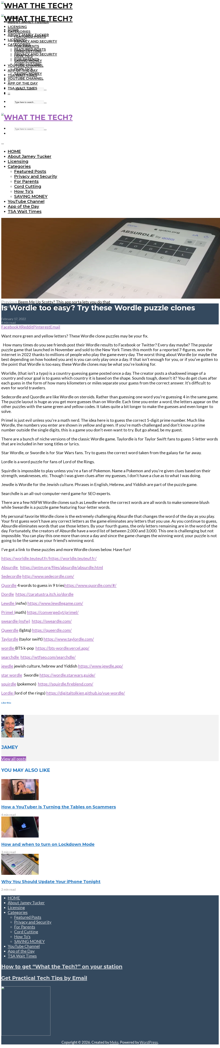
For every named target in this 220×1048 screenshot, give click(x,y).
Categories (19, 32)
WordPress (149, 1042)
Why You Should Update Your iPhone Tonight (50, 881)
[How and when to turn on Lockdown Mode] (20, 835)
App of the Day (23, 83)
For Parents (26, 59)
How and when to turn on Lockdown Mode (48, 844)
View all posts (13, 758)
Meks (114, 1042)
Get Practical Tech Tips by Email (44, 978)
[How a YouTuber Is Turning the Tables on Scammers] (20, 798)
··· (9, 93)
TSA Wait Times (22, 88)
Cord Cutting (27, 64)
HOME (13, 30)
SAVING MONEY (28, 74)
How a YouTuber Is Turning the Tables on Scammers (58, 806)
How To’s (23, 69)
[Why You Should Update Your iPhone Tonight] (20, 873)
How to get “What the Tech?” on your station (61, 966)
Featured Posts (30, 49)
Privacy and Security (35, 41)
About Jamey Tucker (28, 35)
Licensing (17, 27)
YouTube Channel (25, 78)
